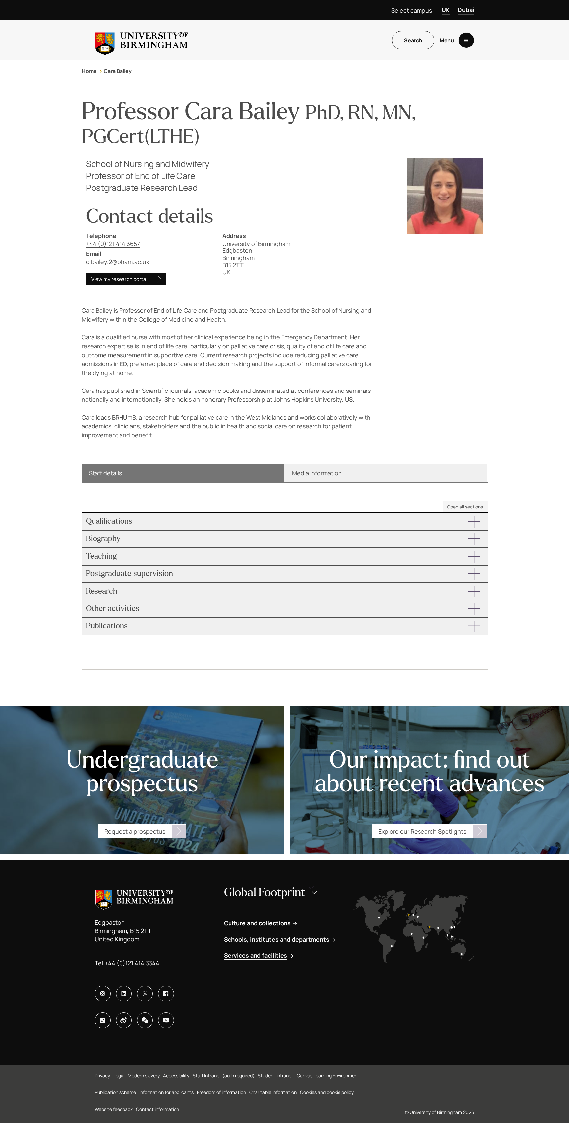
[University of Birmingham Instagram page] (103, 993)
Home (89, 70)
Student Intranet (275, 1075)
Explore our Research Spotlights (422, 831)
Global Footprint (264, 892)
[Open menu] (466, 40)
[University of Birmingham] (141, 40)
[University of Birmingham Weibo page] (124, 1020)
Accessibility (176, 1075)
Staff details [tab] (105, 473)
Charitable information (273, 1092)
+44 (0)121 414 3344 (132, 963)
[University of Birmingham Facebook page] (166, 993)
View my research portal (119, 279)
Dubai (466, 10)
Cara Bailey (118, 70)
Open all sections (465, 507)
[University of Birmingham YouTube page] (166, 1020)
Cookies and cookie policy (327, 1092)
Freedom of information (221, 1092)
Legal (118, 1075)
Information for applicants (166, 1092)
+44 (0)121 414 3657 (113, 243)
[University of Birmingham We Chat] (145, 1020)
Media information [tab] (317, 473)
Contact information (157, 1109)
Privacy (102, 1075)
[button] (285, 521)
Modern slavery (144, 1075)
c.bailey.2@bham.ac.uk (117, 262)
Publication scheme (115, 1092)
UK (446, 10)
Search (413, 40)
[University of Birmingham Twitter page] (145, 993)
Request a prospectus (134, 831)
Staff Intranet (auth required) (224, 1075)
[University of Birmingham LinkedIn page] (124, 993)
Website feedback (114, 1109)
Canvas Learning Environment (328, 1075)
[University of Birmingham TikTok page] (103, 1020)
